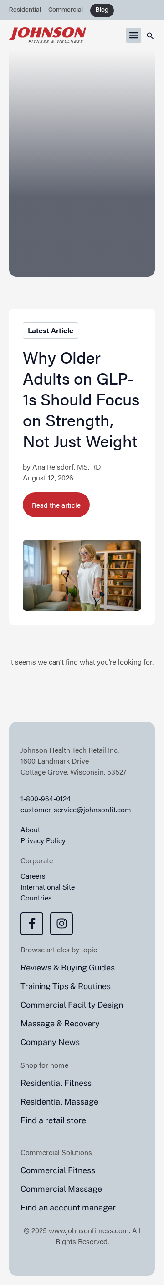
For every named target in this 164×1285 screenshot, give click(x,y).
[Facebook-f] (31, 923)
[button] (133, 35)
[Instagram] (61, 923)
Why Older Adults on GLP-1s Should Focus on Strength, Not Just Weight (81, 398)
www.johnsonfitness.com (89, 1230)
